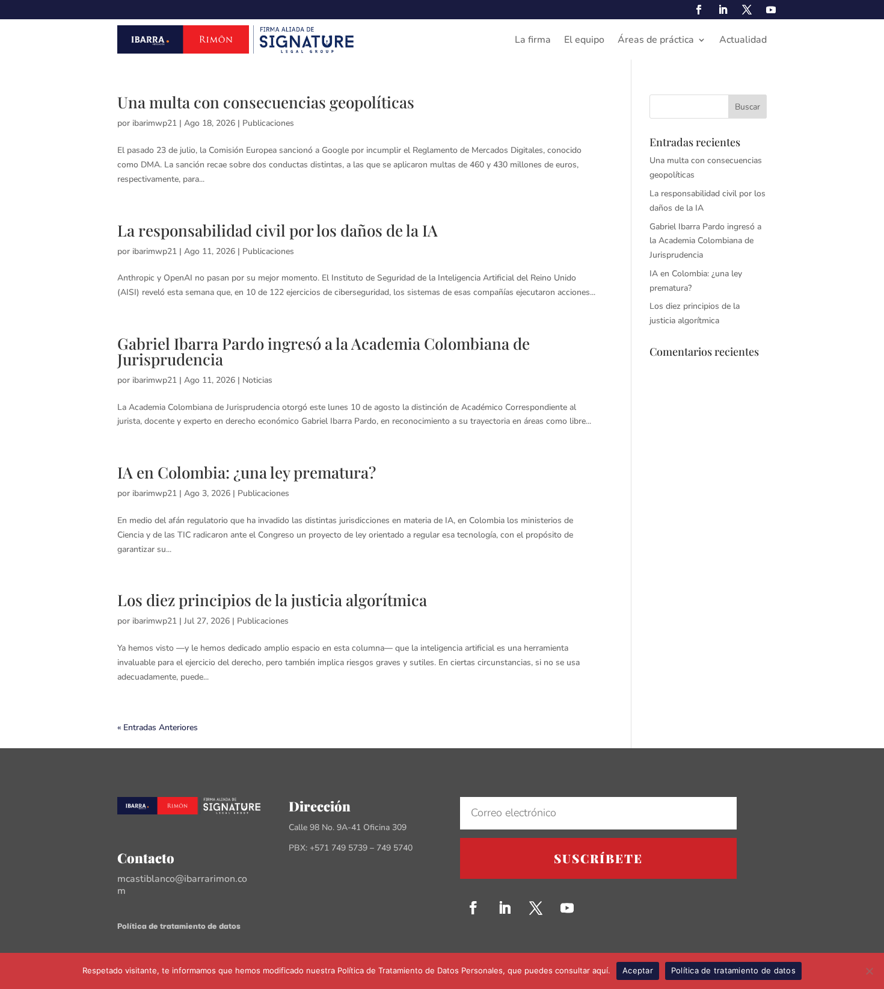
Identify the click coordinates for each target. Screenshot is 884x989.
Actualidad (743, 41)
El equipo (584, 41)
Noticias (257, 380)
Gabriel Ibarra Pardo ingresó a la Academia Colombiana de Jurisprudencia (323, 351)
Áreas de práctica (656, 41)
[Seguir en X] (747, 9)
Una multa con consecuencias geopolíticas (265, 102)
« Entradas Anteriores (157, 727)
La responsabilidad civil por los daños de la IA (277, 230)
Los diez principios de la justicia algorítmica (272, 599)
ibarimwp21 (154, 123)
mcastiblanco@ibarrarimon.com (182, 885)
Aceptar (637, 970)
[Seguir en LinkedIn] (722, 9)
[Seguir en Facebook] (698, 9)
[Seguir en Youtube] (771, 9)
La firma (533, 41)
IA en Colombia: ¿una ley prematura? (246, 472)
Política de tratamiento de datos (179, 925)
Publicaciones (268, 123)
